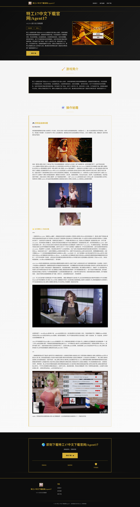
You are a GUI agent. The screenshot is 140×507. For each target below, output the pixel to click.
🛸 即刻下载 (32, 53)
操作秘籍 (102, 3)
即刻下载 (109, 3)
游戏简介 (95, 3)
